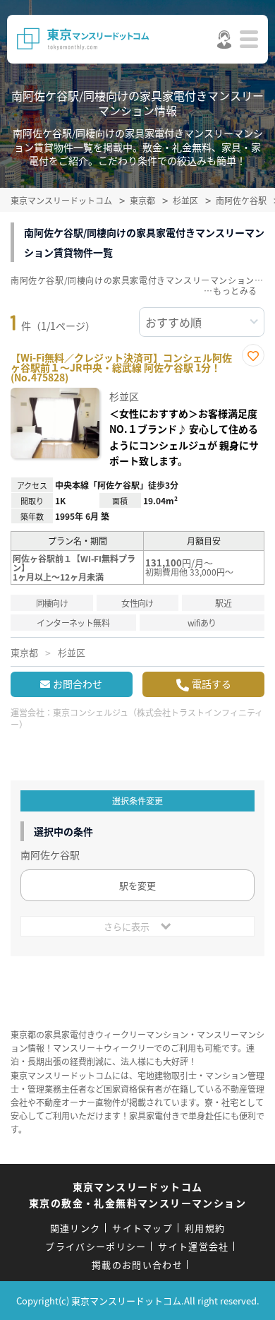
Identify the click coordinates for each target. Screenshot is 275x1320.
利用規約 (205, 1227)
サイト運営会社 (193, 1246)
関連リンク (75, 1227)
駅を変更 (137, 885)
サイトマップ (142, 1227)
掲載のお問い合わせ (137, 1264)
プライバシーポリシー (95, 1246)
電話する (211, 684)
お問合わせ (77, 684)
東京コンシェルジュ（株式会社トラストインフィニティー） (137, 718)
